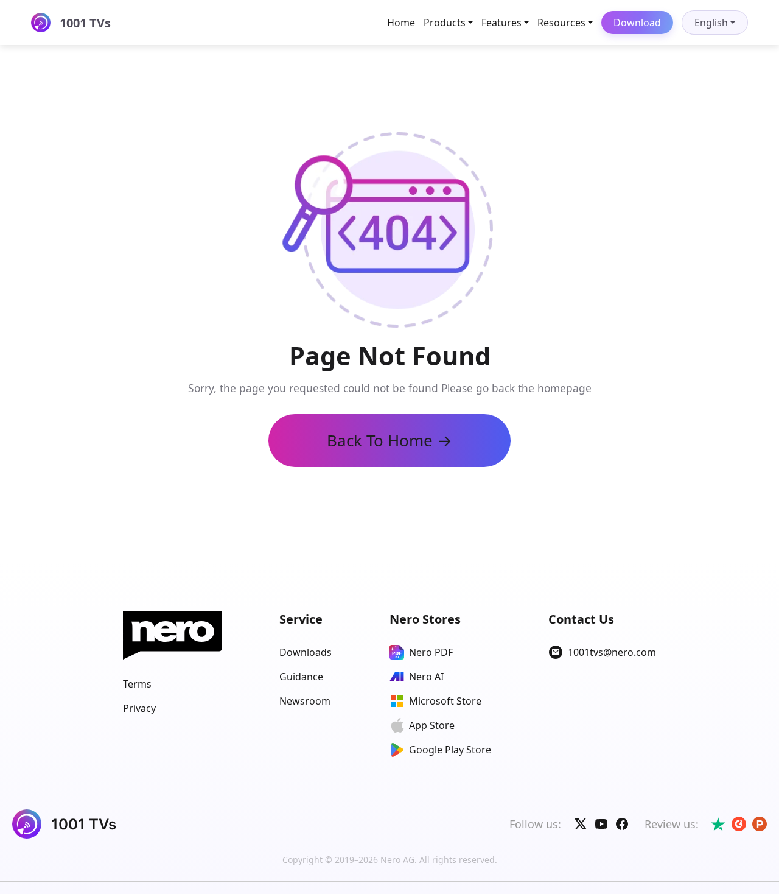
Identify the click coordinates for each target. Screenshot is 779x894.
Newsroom (304, 701)
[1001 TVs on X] (580, 824)
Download (637, 22)
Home (401, 22)
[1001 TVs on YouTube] (601, 824)
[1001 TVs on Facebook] (622, 824)
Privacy (139, 708)
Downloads (305, 652)
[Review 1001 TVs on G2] (739, 824)
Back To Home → (389, 440)
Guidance (301, 676)
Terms (137, 684)
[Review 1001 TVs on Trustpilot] (718, 824)
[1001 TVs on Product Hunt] (759, 824)
